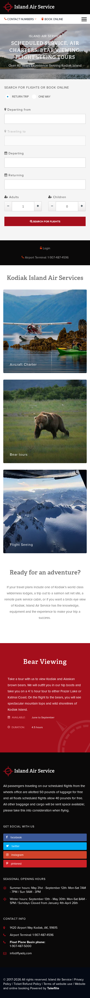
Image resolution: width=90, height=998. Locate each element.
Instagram (17, 855)
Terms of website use (57, 984)
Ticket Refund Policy (27, 984)
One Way (44, 96)
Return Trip (20, 96)
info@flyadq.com (21, 953)
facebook (16, 837)
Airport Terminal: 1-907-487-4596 (46, 257)
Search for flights (46, 221)
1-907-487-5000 (20, 946)
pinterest (16, 863)
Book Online (53, 19)
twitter (15, 846)
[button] (45, 119)
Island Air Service (33, 7)
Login (46, 248)
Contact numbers (21, 19)
